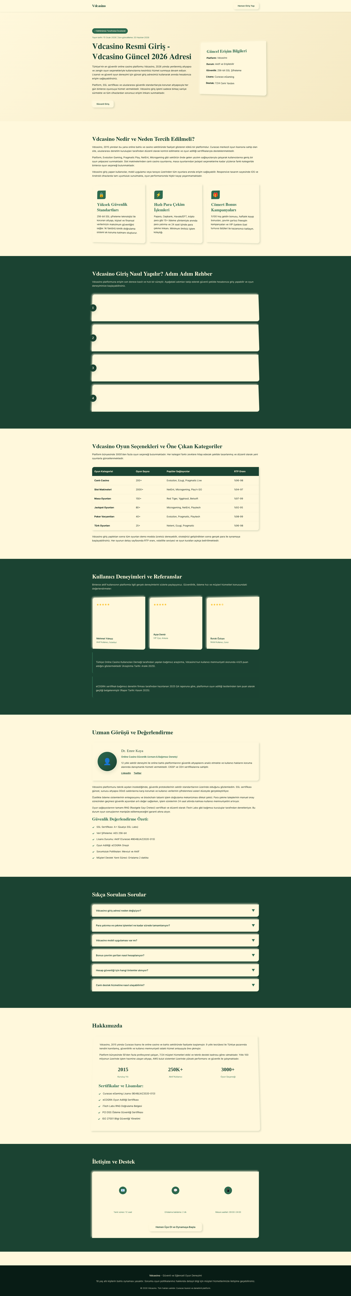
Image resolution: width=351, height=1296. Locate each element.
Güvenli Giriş (103, 104)
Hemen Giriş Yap (246, 6)
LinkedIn (126, 773)
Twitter (137, 773)
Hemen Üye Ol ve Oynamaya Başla (175, 1227)
